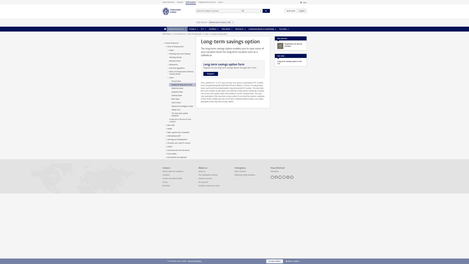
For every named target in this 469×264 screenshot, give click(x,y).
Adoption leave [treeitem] (177, 92)
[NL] (290, 11)
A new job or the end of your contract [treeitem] (180, 120)
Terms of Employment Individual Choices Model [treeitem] (181, 73)
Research (239, 29)
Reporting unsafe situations (244, 175)
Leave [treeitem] (171, 78)
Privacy (165, 182)
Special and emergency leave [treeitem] (182, 106)
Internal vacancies (205, 178)
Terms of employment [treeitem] (175, 46)
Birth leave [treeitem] (175, 99)
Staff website (166, 34)
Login (305, 2)
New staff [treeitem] (170, 125)
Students (180, 2)
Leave (206, 34)
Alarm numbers (240, 171)
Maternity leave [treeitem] (177, 88)
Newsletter (275, 171)
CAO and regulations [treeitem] (177, 68)
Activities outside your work (208, 186)
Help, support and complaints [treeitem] (178, 132)
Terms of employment (195, 34)
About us (201, 171)
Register (210, 73)
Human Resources (176, 29)
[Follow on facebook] (276, 177)
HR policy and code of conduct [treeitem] (179, 143)
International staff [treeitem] (173, 136)
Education (226, 29)
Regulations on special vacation (293, 45)
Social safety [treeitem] (171, 154)
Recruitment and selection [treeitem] (177, 157)
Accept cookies (275, 261)
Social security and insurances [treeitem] (178, 150)
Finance (192, 29)
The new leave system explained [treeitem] (179, 114)
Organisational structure (207, 2)
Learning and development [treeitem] (177, 139)
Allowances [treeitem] (173, 64)
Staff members (191, 2)
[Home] (164, 29)
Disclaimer (166, 186)
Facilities (212, 29)
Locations (166, 175)
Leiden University (168, 2)
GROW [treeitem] (169, 147)
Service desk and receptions (172, 171)
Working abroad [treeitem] (175, 57)
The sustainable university (208, 175)
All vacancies (203, 182)
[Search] (266, 11)
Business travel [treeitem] (174, 61)
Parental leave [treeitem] (176, 95)
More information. (195, 261)
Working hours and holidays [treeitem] (179, 54)
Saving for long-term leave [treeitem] (181, 85)
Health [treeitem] (169, 129)
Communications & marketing (261, 29)
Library (220, 2)
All (243, 11)
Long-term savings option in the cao (289, 62)
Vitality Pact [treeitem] (175, 110)
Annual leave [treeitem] (176, 81)
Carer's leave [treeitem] (176, 102)
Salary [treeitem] (171, 50)
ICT (202, 29)
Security (282, 29)
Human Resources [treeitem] (172, 43)
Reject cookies (293, 261)
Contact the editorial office (172, 178)
